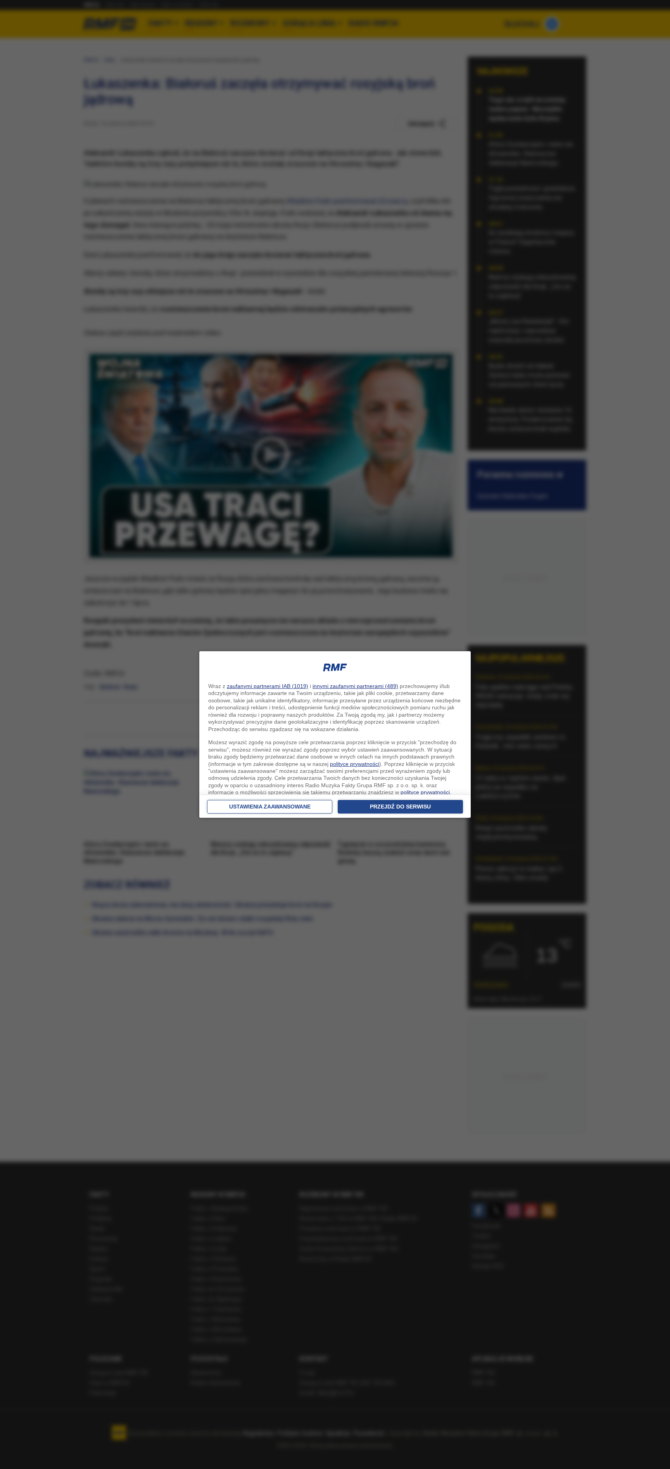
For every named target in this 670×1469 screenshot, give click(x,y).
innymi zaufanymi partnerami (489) (355, 686)
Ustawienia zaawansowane (270, 806)
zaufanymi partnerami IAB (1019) (267, 686)
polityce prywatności (354, 764)
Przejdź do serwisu (400, 806)
